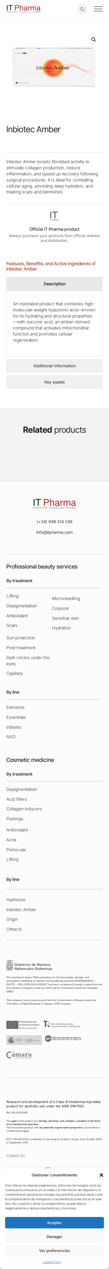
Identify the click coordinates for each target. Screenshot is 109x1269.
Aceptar (54, 1222)
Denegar (54, 1236)
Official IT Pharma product (54, 229)
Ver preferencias (54, 1250)
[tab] (54, 284)
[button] (101, 1175)
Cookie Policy (52, 1262)
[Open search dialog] (82, 9)
